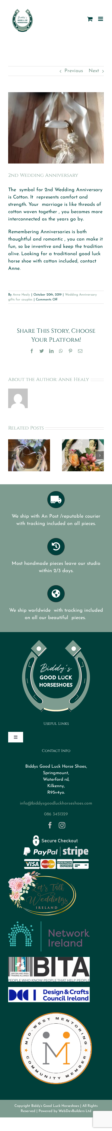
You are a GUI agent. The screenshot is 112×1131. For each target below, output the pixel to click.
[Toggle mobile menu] (101, 19)
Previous (73, 71)
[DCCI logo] (49, 989)
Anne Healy (21, 294)
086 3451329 (56, 814)
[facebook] (50, 825)
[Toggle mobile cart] (90, 19)
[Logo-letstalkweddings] (42, 873)
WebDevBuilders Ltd (74, 1111)
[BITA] (49, 959)
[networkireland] (49, 923)
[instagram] (62, 825)
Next (94, 71)
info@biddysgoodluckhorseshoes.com (56, 803)
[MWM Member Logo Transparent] (56, 1010)
